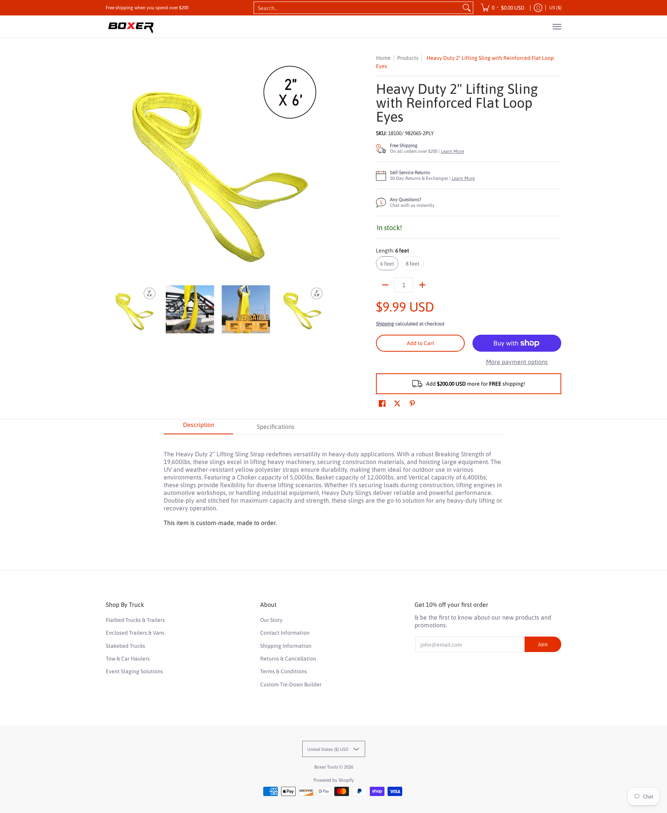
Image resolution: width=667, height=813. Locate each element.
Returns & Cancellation (288, 658)
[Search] (466, 8)
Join (543, 644)
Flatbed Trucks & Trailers (135, 620)
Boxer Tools (326, 767)
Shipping (385, 324)
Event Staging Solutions (134, 671)
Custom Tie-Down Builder (291, 684)
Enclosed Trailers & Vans (135, 633)
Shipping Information (285, 646)
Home (383, 58)
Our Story (271, 620)
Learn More (452, 151)
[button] (382, 404)
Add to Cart (420, 343)
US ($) (555, 7)
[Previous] (111, 165)
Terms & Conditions (283, 671)
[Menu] (556, 26)
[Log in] (538, 7)
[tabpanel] (333, 483)
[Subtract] (385, 285)
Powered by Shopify (333, 780)
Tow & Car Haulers (128, 658)
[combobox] (357, 8)
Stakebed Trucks (125, 646)
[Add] (422, 285)
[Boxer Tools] (131, 26)
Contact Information (285, 633)
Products (407, 58)
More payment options (517, 361)
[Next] (324, 165)
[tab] (198, 427)
